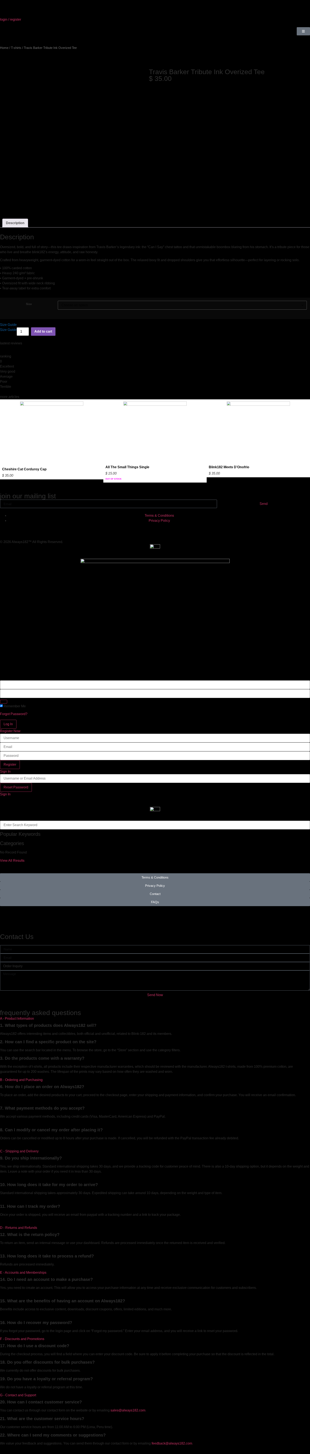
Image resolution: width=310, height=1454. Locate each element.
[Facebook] (39, 528)
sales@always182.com (128, 1410)
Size (29, 303)
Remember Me (15, 706)
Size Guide (8, 324)
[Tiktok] (16, 528)
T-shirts (16, 47)
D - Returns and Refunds (18, 1227)
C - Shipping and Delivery (19, 1151)
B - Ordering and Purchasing (21, 1080)
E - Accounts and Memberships (23, 1272)
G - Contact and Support (18, 1395)
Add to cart (43, 331)
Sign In (5, 771)
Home (4, 47)
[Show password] (3, 702)
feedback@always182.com (172, 1443)
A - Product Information (17, 1018)
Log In (8, 724)
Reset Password (16, 787)
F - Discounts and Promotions (22, 1339)
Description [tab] (15, 223)
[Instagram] (5, 528)
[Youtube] (28, 528)
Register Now (10, 731)
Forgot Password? (13, 714)
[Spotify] (51, 528)
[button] (155, 1018)
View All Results (12, 860)
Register (10, 764)
